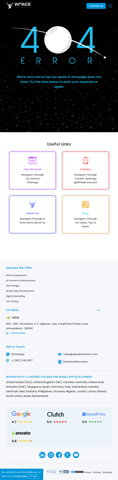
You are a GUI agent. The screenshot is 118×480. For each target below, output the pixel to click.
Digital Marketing (15, 296)
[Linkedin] (42, 454)
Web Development (16, 275)
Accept (33, 476)
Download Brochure (75, 361)
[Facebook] (59, 454)
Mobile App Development (20, 290)
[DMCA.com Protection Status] (77, 472)
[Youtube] (76, 454)
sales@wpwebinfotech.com (80, 354)
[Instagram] (50, 454)
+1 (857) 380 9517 (22, 360)
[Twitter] (67, 454)
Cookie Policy (20, 476)
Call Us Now (18, 333)
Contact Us (96, 6)
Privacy (87, 472)
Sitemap (107, 472)
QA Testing (12, 301)
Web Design (12, 285)
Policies (97, 472)
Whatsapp (17, 354)
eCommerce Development (21, 280)
